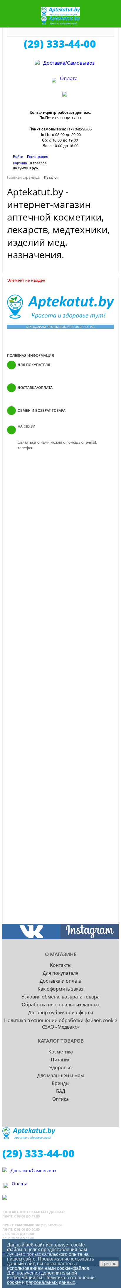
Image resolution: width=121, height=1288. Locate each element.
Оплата (69, 78)
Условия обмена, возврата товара (60, 996)
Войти (18, 156)
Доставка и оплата (61, 981)
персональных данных (50, 1282)
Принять (109, 1263)
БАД (60, 1091)
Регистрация (37, 156)
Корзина (20, 162)
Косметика (60, 1051)
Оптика (60, 1099)
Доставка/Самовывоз (69, 62)
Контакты (60, 965)
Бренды (60, 1083)
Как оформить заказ (60, 989)
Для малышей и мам (60, 1075)
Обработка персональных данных (61, 1004)
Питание (60, 1059)
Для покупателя (60, 973)
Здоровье (61, 1067)
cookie (14, 1282)
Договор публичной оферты (60, 1012)
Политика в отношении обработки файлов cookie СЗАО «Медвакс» (60, 1023)
